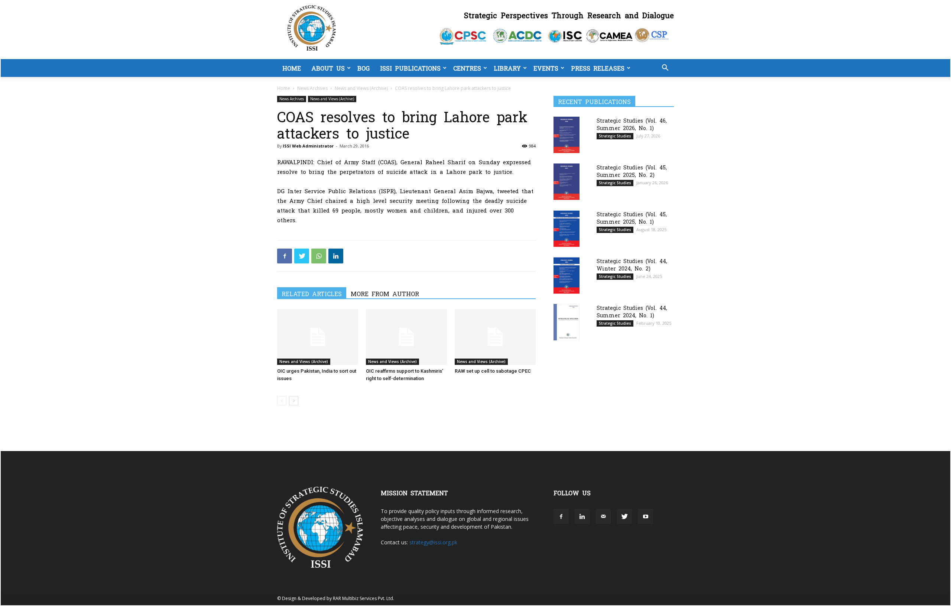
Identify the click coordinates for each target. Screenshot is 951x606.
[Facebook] (284, 256)
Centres (467, 68)
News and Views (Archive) (361, 88)
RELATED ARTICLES (312, 293)
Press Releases (597, 68)
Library (507, 68)
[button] (665, 68)
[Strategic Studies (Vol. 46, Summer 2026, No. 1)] (567, 135)
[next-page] (293, 400)
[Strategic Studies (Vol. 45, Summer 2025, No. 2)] (567, 181)
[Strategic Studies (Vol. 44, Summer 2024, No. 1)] (567, 322)
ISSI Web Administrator (308, 146)
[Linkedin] (335, 256)
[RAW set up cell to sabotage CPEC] (495, 337)
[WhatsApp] (318, 256)
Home (291, 68)
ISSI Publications (410, 68)
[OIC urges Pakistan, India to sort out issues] (317, 337)
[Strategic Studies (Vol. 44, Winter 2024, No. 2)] (567, 275)
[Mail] (603, 516)
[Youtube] (645, 516)
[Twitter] (301, 256)
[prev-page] (281, 400)
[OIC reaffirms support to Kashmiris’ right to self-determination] (406, 337)
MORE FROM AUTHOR (385, 293)
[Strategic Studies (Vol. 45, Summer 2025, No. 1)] (567, 228)
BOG (363, 68)
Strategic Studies (615, 136)
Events (545, 68)
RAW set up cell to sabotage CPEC (493, 371)
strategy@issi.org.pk (433, 542)
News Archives (312, 88)
